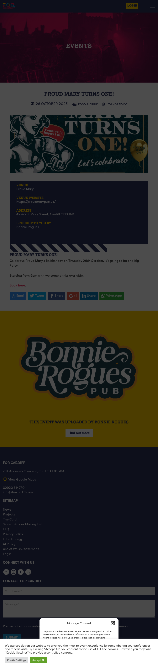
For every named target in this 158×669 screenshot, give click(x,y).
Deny (74, 655)
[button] (113, 623)
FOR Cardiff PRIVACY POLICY (62, 664)
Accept (53, 655)
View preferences (100, 655)
